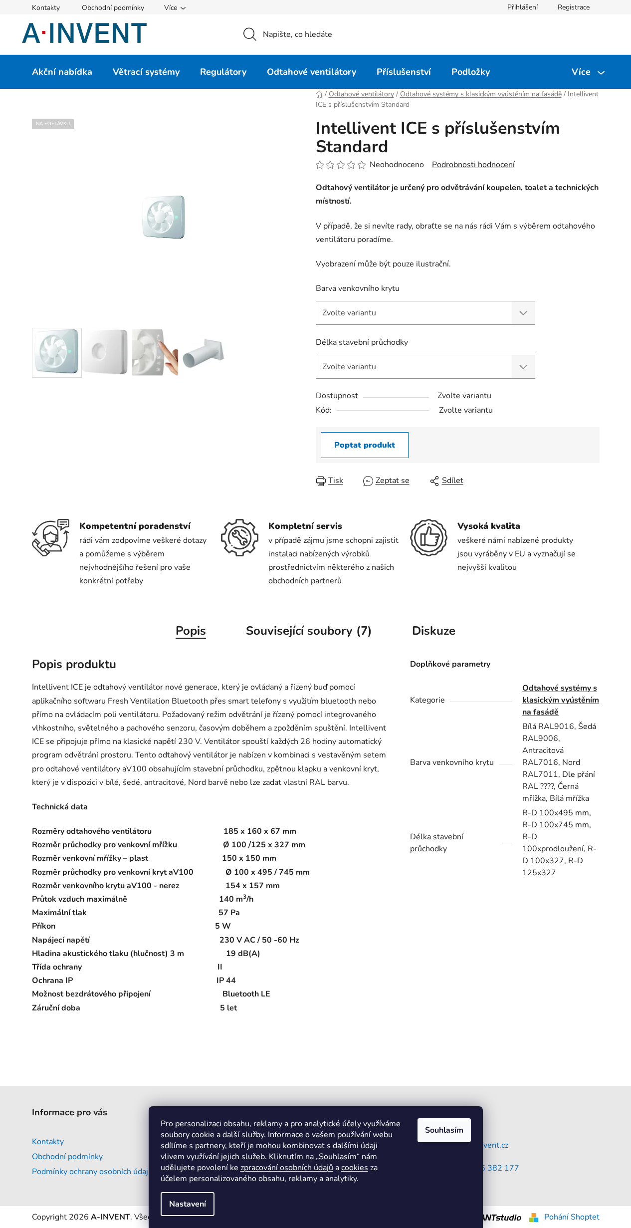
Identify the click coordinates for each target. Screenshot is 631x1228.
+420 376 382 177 (483, 1168)
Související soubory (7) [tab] (309, 631)
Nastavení (187, 1204)
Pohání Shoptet (572, 1217)
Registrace (574, 7)
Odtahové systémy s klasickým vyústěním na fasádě (560, 700)
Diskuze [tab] (433, 631)
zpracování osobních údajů (286, 1167)
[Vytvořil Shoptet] (533, 1217)
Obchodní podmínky (113, 7)
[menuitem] (62, 72)
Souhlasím (444, 1130)
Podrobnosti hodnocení (473, 164)
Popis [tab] (191, 631)
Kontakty (46, 7)
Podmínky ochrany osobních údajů (92, 1171)
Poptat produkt (364, 445)
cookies (354, 1167)
